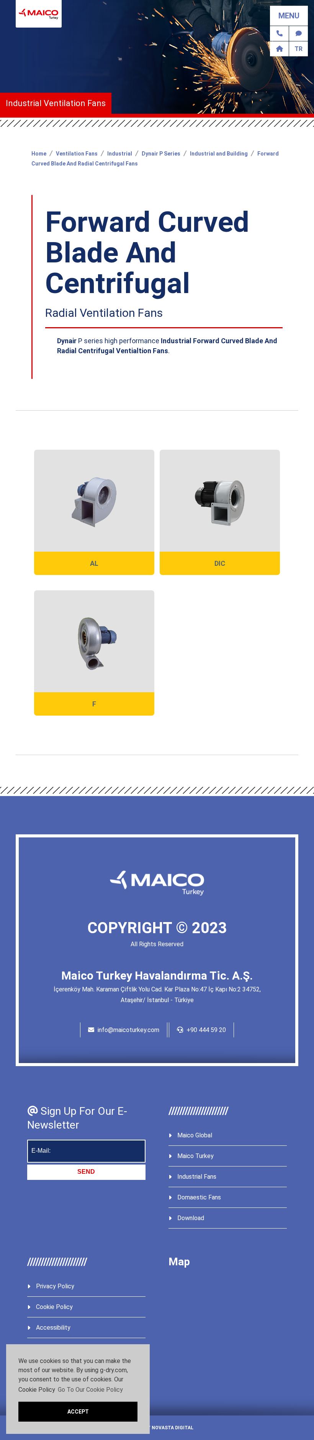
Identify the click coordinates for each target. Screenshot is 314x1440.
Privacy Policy (55, 1286)
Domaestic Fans (199, 1197)
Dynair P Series (161, 154)
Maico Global (194, 1135)
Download (190, 1218)
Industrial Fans (196, 1176)
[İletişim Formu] (298, 33)
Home (38, 154)
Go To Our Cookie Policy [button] (90, 1389)
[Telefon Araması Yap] (279, 33)
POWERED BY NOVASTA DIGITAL (157, 1427)
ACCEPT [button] (78, 1412)
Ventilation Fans (77, 154)
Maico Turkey (195, 1156)
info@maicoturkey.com (127, 1030)
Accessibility (53, 1327)
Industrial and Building (219, 154)
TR (298, 48)
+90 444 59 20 (205, 1030)
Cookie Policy (54, 1307)
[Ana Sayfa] (279, 48)
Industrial (119, 154)
